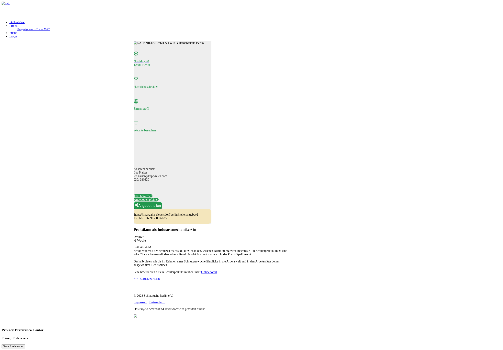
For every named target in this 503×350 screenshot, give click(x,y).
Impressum (140, 302)
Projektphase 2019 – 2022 (33, 29)
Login (13, 36)
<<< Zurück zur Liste (147, 278)
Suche (13, 32)
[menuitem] (255, 22)
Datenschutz (157, 302)
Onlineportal (209, 272)
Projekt (13, 25)
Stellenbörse (17, 22)
